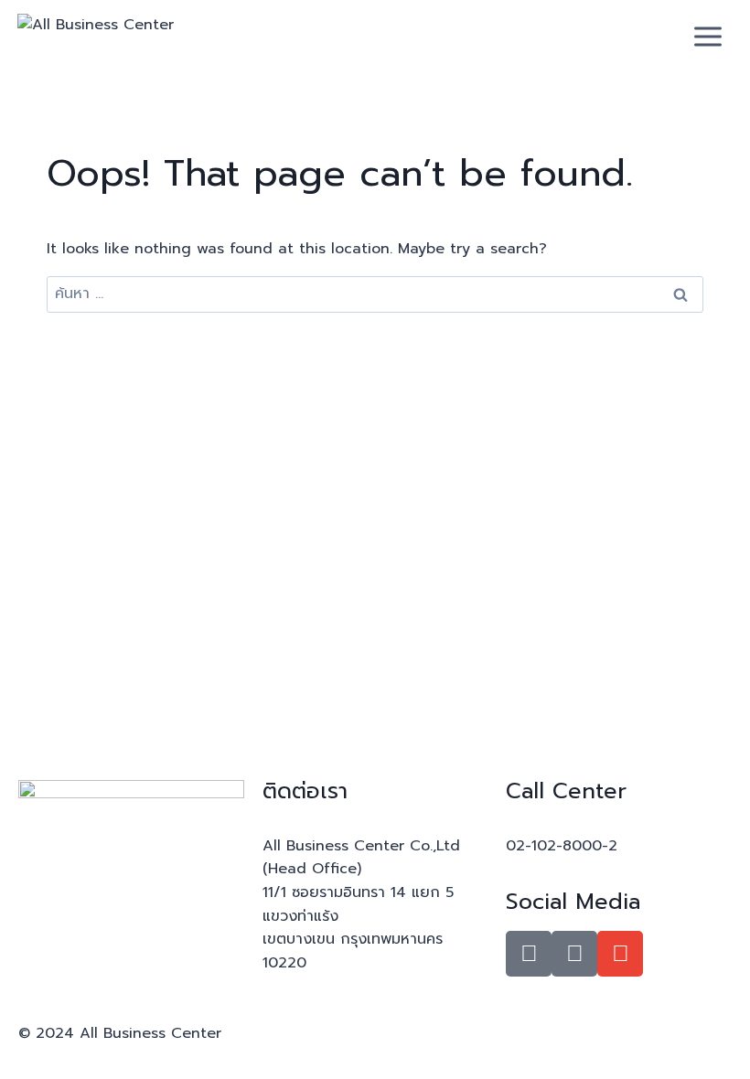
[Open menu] (708, 36)
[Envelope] (620, 954)
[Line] (574, 954)
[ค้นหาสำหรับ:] (375, 293)
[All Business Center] (108, 36)
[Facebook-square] (529, 954)
